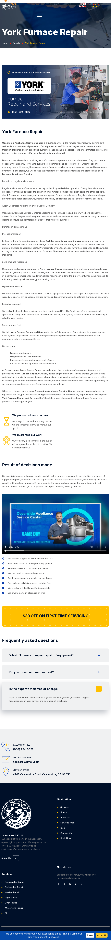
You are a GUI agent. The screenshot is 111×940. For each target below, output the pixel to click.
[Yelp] (81, 884)
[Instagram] (64, 884)
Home (4, 43)
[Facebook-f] (58, 884)
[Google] (75, 884)
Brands (16, 43)
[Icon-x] (70, 884)
